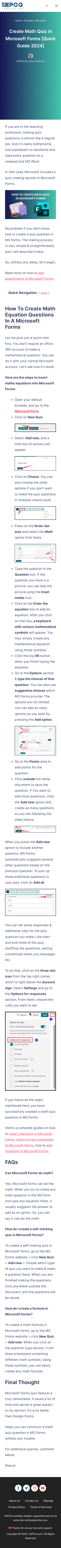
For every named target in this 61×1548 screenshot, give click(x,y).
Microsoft (41, 20)
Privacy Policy (16, 1507)
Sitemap (48, 1500)
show (43, 293)
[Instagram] (34, 1488)
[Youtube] (42, 1488)
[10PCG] (13, 6)
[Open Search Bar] (47, 6)
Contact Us (31, 1500)
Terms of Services (41, 1507)
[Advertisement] (30, 88)
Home (18, 20)
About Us (14, 1500)
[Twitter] (26, 1488)
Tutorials (28, 20)
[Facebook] (18, 1488)
